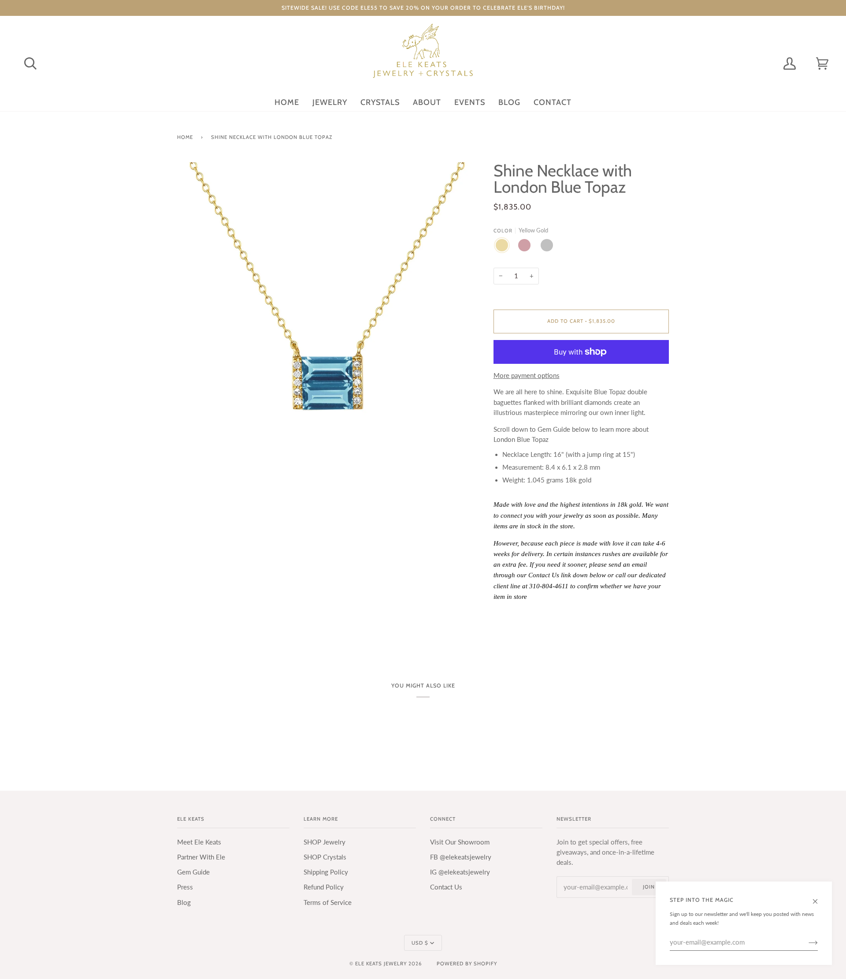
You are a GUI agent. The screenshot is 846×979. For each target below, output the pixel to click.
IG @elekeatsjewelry (460, 872)
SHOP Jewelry (324, 842)
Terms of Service (328, 902)
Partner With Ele (201, 857)
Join (649, 887)
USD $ (420, 943)
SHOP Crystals (325, 857)
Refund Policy (324, 887)
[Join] (806, 942)
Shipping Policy (326, 872)
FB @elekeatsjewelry (460, 857)
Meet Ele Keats (199, 842)
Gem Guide (193, 872)
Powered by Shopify (467, 963)
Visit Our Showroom (460, 842)
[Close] (819, 897)
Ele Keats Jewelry (381, 963)
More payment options (527, 375)
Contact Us (446, 887)
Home (185, 137)
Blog (184, 902)
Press (185, 887)
